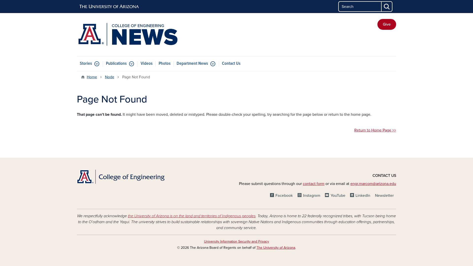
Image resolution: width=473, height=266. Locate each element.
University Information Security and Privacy (236, 241)
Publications (116, 63)
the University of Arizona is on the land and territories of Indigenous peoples (191, 216)
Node (109, 77)
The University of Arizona (275, 248)
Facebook (284, 195)
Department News (192, 63)
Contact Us (231, 63)
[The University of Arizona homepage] (109, 6)
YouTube (338, 195)
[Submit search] (387, 6)
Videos (146, 63)
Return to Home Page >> (375, 130)
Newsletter (384, 195)
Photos (164, 63)
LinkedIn (362, 195)
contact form (313, 183)
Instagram (311, 195)
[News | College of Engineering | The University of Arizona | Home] (128, 35)
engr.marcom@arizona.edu (373, 183)
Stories (86, 63)
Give (387, 24)
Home (92, 77)
